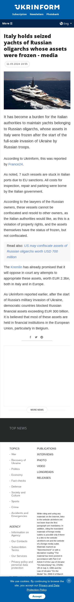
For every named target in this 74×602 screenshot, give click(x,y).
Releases (44, 477)
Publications (46, 448)
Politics (15, 468)
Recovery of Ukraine (18, 462)
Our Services (19, 555)
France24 (15, 164)
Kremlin (16, 267)
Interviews (45, 454)
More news (37, 410)
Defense (16, 486)
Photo (41, 460)
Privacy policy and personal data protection (22, 564)
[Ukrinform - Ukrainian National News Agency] (37, 7)
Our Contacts (19, 541)
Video (41, 466)
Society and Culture (18, 494)
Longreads (45, 471)
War (13, 454)
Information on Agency (20, 534)
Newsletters (36, 14)
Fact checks (18, 480)
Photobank (52, 14)
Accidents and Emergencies (19, 514)
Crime (15, 507)
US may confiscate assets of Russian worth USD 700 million (37, 251)
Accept (37, 596)
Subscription (19, 14)
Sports (15, 501)
